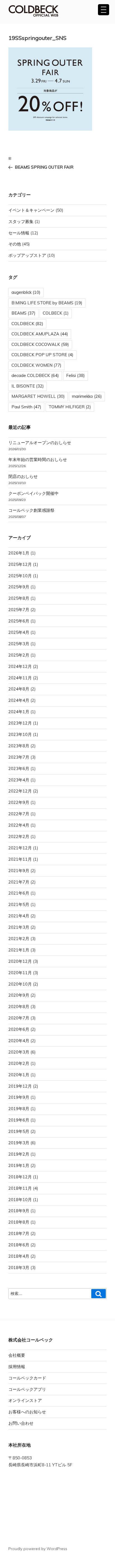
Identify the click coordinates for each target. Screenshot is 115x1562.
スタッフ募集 (20, 221)
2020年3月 (18, 1052)
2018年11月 (20, 1188)
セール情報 (18, 233)
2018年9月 (18, 1210)
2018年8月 (18, 1222)
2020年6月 (18, 1029)
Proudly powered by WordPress (37, 1548)
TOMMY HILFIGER (70, 406)
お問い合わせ (20, 1423)
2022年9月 (18, 802)
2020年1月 (18, 1074)
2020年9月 (18, 995)
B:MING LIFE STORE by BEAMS (46, 302)
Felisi (75, 375)
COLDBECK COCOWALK (40, 344)
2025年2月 (18, 655)
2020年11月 (20, 972)
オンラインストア (25, 1400)
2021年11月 (20, 859)
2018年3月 (18, 1267)
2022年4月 (18, 825)
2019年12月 (20, 1086)
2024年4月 (18, 700)
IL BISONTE (27, 386)
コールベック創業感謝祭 (31, 510)
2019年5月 (18, 1131)
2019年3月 (18, 1142)
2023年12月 (20, 723)
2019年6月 (18, 1120)
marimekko (87, 396)
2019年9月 (18, 1097)
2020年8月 (18, 1006)
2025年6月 (18, 621)
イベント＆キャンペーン (31, 210)
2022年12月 (20, 791)
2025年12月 (20, 564)
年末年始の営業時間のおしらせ (37, 459)
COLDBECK (27, 323)
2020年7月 (18, 1018)
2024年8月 (18, 689)
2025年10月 (20, 575)
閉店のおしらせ (23, 476)
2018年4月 (18, 1256)
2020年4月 (18, 1040)
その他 (14, 244)
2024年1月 (18, 711)
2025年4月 (18, 632)
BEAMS (23, 313)
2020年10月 (20, 984)
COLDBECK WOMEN (36, 365)
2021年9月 (18, 870)
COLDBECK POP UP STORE (42, 354)
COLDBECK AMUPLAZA (39, 333)
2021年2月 (18, 938)
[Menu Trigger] (103, 9)
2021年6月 (18, 893)
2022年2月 (18, 836)
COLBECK (56, 313)
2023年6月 (18, 768)
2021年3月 (18, 927)
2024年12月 (20, 666)
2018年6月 (18, 1244)
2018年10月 (20, 1199)
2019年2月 (18, 1154)
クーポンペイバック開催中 (33, 493)
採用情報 (16, 1366)
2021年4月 (18, 915)
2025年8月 (18, 598)
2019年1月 (18, 1165)
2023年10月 (20, 734)
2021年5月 (18, 904)
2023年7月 (18, 757)
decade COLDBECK (35, 375)
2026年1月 (18, 553)
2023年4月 (18, 780)
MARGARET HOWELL (38, 396)
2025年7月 (18, 609)
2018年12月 (20, 1176)
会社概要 (16, 1355)
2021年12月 (20, 847)
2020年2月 (18, 1063)
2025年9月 (18, 586)
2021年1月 (18, 950)
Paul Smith (26, 406)
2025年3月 (18, 643)
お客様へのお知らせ (27, 1411)
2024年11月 (20, 677)
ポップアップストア (27, 255)
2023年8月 (18, 745)
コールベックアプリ (27, 1389)
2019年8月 (18, 1108)
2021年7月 (18, 882)
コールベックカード (27, 1378)
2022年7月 (18, 813)
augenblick (25, 292)
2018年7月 (18, 1233)
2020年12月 (20, 961)
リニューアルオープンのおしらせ (39, 442)
